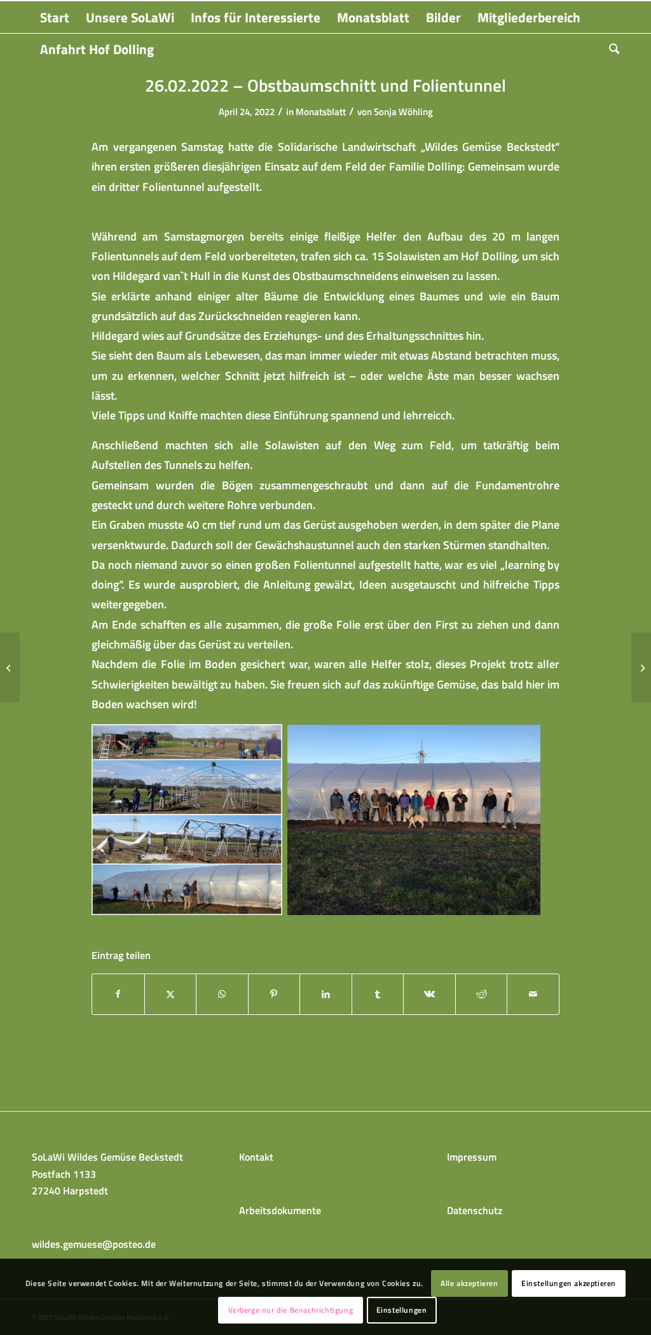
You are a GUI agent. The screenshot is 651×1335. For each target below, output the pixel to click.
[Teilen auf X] (170, 994)
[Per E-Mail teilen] (533, 994)
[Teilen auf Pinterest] (274, 994)
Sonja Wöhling (403, 111)
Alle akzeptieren (469, 1283)
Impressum (472, 1156)
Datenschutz (474, 1210)
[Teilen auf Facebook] (118, 994)
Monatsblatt (321, 111)
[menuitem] (55, 17)
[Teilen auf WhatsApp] (222, 994)
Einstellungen (401, 1310)
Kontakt (256, 1156)
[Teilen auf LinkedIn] (326, 994)
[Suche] (610, 49)
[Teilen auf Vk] (429, 994)
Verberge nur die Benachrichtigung (290, 1310)
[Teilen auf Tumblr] (378, 994)
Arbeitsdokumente (280, 1210)
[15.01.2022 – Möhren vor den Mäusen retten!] (10, 667)
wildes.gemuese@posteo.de (94, 1244)
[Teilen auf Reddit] (481, 994)
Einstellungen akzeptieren (568, 1283)
